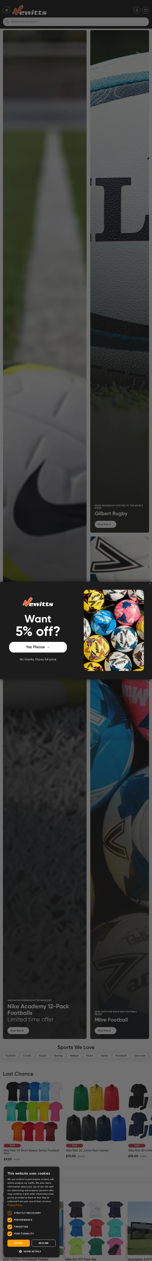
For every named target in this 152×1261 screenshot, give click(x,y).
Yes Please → (38, 647)
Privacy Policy (14, 1205)
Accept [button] (18, 1243)
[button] (31, 1251)
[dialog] (31, 1212)
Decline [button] (44, 1243)
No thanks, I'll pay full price (38, 659)
